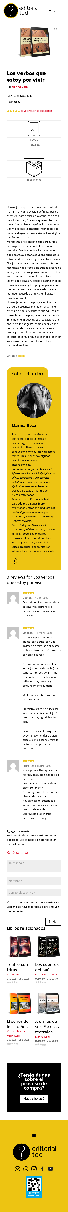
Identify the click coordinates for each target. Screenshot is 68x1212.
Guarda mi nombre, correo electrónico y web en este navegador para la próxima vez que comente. (33, 907)
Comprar (34, 187)
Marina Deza (20, 86)
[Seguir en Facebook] (14, 561)
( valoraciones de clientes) (37, 110)
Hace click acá (34, 1098)
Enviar (53, 921)
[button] (56, 29)
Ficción (21, 355)
